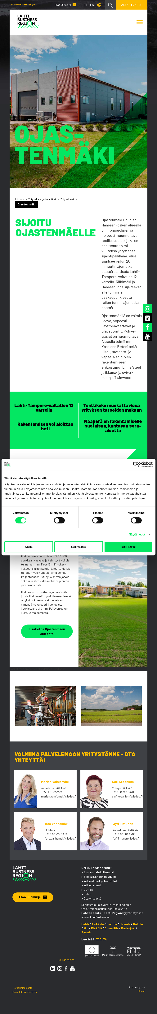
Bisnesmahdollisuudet (99, 872)
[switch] (59, 520)
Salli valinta (78, 546)
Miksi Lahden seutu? (97, 868)
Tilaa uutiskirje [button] (32, 897)
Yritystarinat (92, 885)
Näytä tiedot (137, 534)
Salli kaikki (128, 546)
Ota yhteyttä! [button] (131, 4)
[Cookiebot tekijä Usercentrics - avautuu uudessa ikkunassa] (136, 464)
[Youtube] (72, 968)
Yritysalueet (67, 199)
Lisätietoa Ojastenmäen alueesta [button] (47, 631)
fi (85, 4)
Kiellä (28, 546)
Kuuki (141, 991)
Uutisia (88, 889)
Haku (87, 894)
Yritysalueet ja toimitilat (42, 199)
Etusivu (19, 199)
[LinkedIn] (52, 968)
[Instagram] (59, 968)
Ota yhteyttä (92, 898)
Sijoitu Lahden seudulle (100, 876)
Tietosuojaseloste (22, 987)
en (92, 4)
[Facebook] (66, 968)
